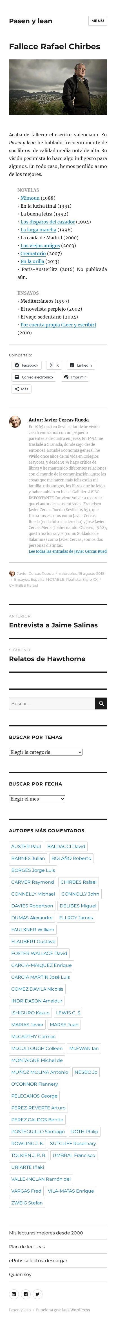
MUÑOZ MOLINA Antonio (39, 1072)
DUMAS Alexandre (32, 917)
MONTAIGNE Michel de (37, 1060)
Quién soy (20, 1274)
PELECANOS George (34, 1096)
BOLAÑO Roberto (71, 858)
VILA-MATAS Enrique (71, 1191)
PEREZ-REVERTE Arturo (38, 1108)
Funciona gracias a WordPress (63, 1310)
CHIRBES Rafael (23, 585)
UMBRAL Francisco (74, 1155)
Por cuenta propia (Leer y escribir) (58, 325)
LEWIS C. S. (68, 1013)
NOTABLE (55, 579)
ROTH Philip (84, 1131)
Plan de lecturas (27, 1246)
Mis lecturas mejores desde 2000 (46, 1233)
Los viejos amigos (40, 245)
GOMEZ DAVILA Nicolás (37, 989)
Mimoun (30, 198)
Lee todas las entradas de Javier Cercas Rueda (69, 551)
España (37, 579)
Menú (98, 20)
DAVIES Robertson (32, 906)
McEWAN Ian (84, 1048)
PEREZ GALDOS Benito (37, 1119)
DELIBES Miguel (78, 906)
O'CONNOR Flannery (34, 1084)
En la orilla (32, 261)
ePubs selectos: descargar (38, 1260)
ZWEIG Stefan (27, 1203)
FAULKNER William (32, 929)
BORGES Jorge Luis (33, 870)
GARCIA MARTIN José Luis (40, 977)
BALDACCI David (66, 846)
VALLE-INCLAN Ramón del (41, 1179)
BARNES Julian (28, 858)
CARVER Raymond (32, 882)
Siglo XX (90, 579)
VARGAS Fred (26, 1191)
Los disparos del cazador (48, 222)
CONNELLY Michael (33, 894)
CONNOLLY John (80, 894)
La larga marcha (38, 230)
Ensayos (21, 579)
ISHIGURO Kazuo (30, 1013)
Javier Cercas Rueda (35, 573)
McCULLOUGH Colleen (37, 1048)
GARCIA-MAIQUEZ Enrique (41, 965)
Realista (73, 579)
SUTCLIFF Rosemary (73, 1143)
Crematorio (33, 253)
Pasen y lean (30, 21)
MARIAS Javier (27, 1024)
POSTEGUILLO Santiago (38, 1131)
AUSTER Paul (26, 846)
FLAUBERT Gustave (33, 941)
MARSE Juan (64, 1024)
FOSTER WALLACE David (39, 953)
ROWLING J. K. (27, 1143)
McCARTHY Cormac (33, 1036)
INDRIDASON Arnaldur (36, 1001)
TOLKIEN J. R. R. (28, 1155)
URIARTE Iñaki (27, 1167)
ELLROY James (76, 917)
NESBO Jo (86, 1072)
